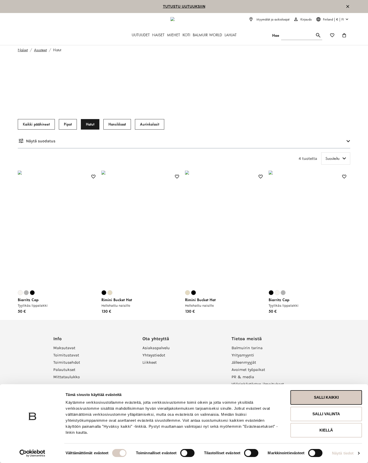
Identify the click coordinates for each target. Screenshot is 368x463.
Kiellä (326, 430)
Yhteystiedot (153, 355)
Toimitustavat (66, 355)
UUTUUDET (141, 35)
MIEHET (173, 35)
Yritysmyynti (243, 355)
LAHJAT (231, 35)
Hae (275, 35)
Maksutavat (64, 347)
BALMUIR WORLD (207, 35)
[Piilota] (347, 6)
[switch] (187, 453)
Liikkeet (149, 362)
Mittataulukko (66, 376)
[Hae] (318, 35)
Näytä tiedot (342, 453)
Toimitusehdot (66, 362)
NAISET (158, 35)
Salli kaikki (326, 397)
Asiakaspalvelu (156, 347)
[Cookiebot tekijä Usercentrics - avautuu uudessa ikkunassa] (32, 453)
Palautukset (64, 369)
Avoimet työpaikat (248, 369)
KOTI (186, 35)
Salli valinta (326, 414)
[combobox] (335, 158)
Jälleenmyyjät (244, 362)
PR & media (243, 376)
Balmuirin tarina (247, 347)
